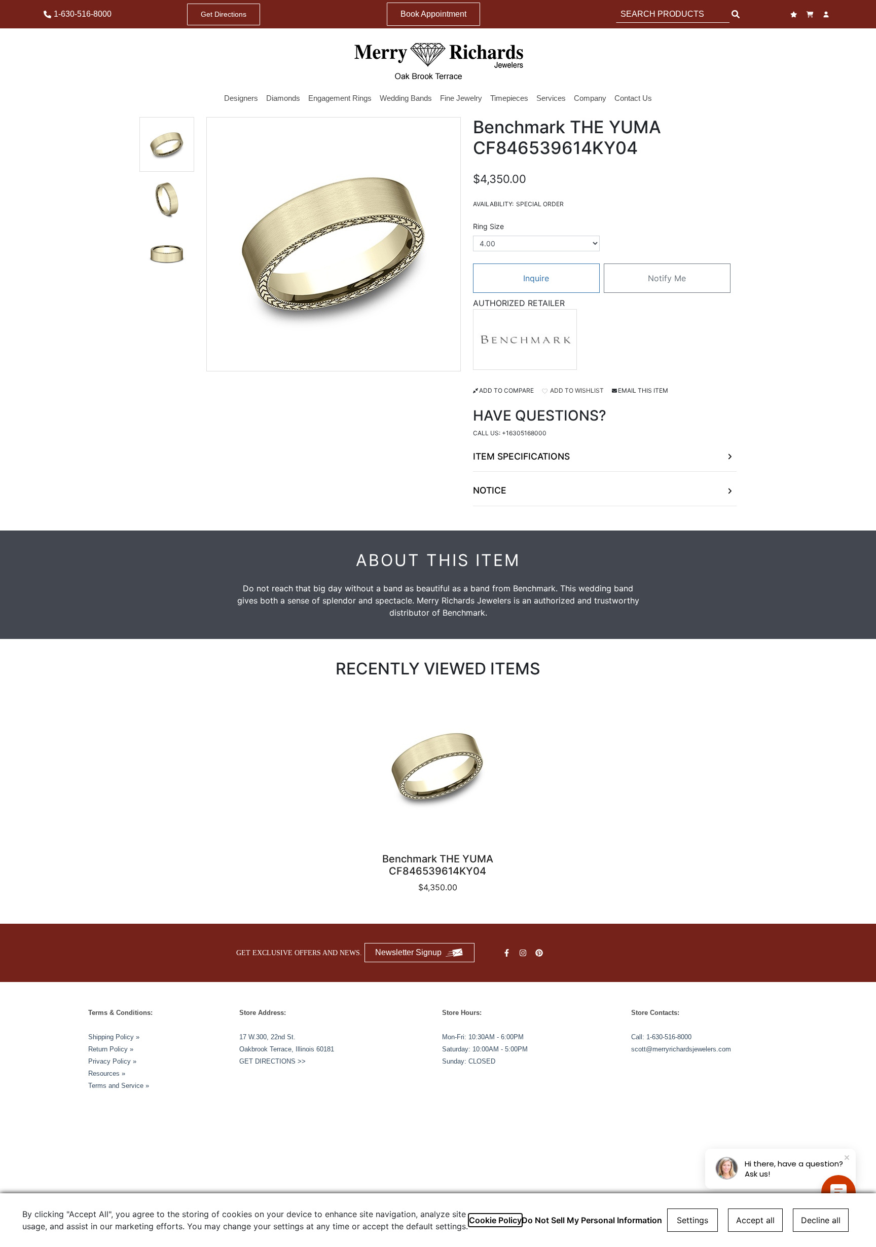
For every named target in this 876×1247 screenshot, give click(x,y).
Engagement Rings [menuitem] (340, 98)
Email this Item (643, 390)
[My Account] (827, 14)
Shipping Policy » (113, 1037)
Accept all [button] (755, 1220)
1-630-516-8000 (668, 1037)
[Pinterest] (540, 953)
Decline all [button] (821, 1220)
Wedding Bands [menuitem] (406, 98)
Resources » (106, 1073)
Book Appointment (433, 14)
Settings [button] (692, 1220)
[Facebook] (508, 953)
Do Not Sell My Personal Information (592, 1220)
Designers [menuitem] (241, 98)
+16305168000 (524, 433)
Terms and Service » (118, 1085)
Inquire (536, 278)
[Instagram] (524, 953)
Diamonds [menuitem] (283, 98)
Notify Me (667, 278)
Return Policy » (110, 1049)
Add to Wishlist (576, 390)
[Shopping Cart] (811, 14)
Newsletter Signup (408, 952)
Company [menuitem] (590, 98)
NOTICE (489, 490)
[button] (166, 144)
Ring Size (488, 226)
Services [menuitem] (551, 98)
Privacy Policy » (112, 1061)
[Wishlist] (795, 14)
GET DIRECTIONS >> (272, 1061)
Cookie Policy (495, 1220)
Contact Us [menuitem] (633, 98)
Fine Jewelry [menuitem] (461, 98)
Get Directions (223, 14)
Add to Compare (506, 390)
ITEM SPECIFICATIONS (521, 456)
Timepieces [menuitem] (509, 98)
